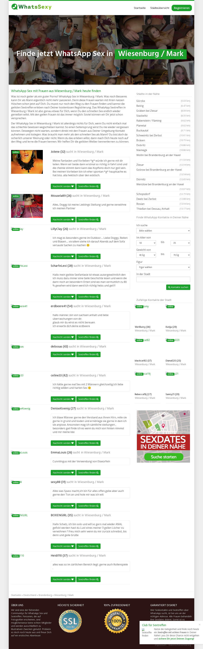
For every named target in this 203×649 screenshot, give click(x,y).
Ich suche (141, 225)
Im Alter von (143, 237)
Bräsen (163, 140)
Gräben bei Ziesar (163, 110)
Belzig (163, 106)
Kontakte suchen (179, 287)
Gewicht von (143, 249)
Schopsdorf (163, 194)
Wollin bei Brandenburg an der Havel (163, 157)
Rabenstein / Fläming (163, 120)
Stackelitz (163, 115)
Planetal (163, 125)
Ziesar (163, 164)
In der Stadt (143, 274)
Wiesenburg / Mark (90, 152)
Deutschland (29, 595)
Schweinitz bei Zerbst (163, 135)
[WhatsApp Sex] (31, 8)
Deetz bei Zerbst (163, 199)
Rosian (163, 204)
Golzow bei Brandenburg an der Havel (163, 172)
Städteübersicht (159, 8)
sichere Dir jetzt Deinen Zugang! (176, 638)
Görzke (163, 101)
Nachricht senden (62, 186)
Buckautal (163, 130)
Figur (139, 262)
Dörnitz (163, 179)
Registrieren (182, 8)
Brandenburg (45, 595)
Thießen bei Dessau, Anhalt (163, 209)
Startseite (140, 8)
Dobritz (163, 145)
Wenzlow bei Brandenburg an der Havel (163, 186)
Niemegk (163, 150)
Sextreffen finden (87, 186)
